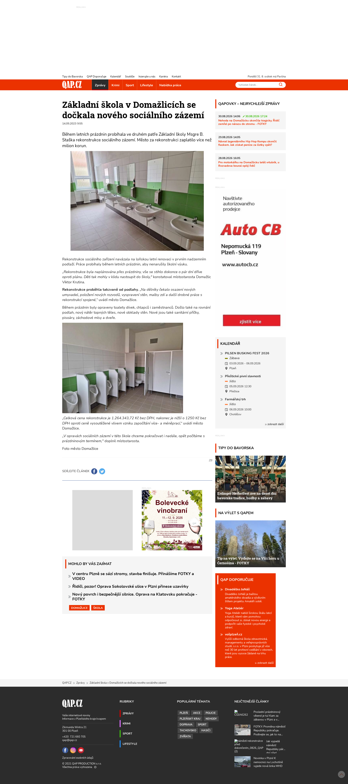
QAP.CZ (66, 683)
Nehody (211, 719)
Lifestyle (146, 85)
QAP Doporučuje (96, 76)
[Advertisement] (174, 37)
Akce (196, 713)
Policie (211, 713)
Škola (98, 608)
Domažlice (79, 608)
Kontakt (176, 76)
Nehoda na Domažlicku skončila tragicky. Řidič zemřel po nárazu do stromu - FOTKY (249, 122)
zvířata (185, 736)
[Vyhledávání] (281, 84)
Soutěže (130, 76)
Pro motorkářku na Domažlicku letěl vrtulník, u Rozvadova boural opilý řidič (248, 164)
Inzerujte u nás (147, 76)
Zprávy (100, 85)
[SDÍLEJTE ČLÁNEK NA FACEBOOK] (94, 471)
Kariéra (163, 76)
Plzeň (184, 713)
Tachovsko (188, 730)
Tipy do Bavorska (72, 76)
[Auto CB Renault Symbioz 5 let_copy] (250, 329)
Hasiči (205, 730)
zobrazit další (275, 424)
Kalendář (115, 76)
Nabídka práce (170, 85)
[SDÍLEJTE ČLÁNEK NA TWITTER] (102, 471)
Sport (130, 85)
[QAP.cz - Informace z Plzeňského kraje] (72, 85)
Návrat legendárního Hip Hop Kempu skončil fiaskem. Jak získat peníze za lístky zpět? (247, 143)
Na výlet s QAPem (236, 512)
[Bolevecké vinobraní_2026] (172, 520)
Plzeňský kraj (190, 719)
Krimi (115, 85)
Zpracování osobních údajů (77, 758)
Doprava (186, 724)
